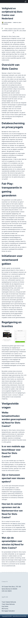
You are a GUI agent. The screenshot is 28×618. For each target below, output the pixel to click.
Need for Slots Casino (19, 523)
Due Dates (5, 606)
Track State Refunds (8, 604)
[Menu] (25, 1)
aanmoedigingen (17, 491)
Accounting (5, 24)
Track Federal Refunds (9, 602)
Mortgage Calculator (8, 611)
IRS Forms (5, 608)
